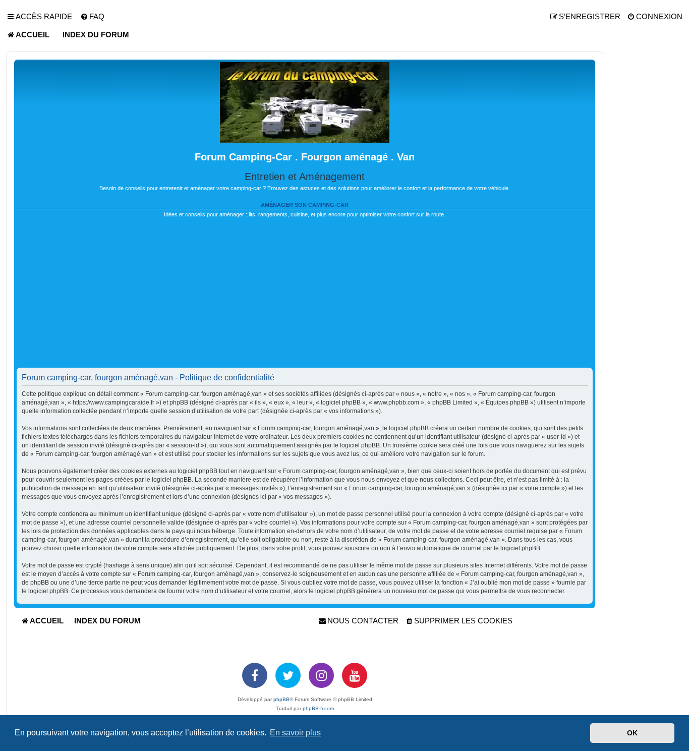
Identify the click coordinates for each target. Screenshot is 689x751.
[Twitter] (288, 675)
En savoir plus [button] (295, 732)
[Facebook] (254, 675)
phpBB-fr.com (318, 708)
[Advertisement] (305, 297)
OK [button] (632, 733)
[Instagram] (321, 675)
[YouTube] (354, 675)
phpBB (281, 699)
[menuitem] (92, 16)
